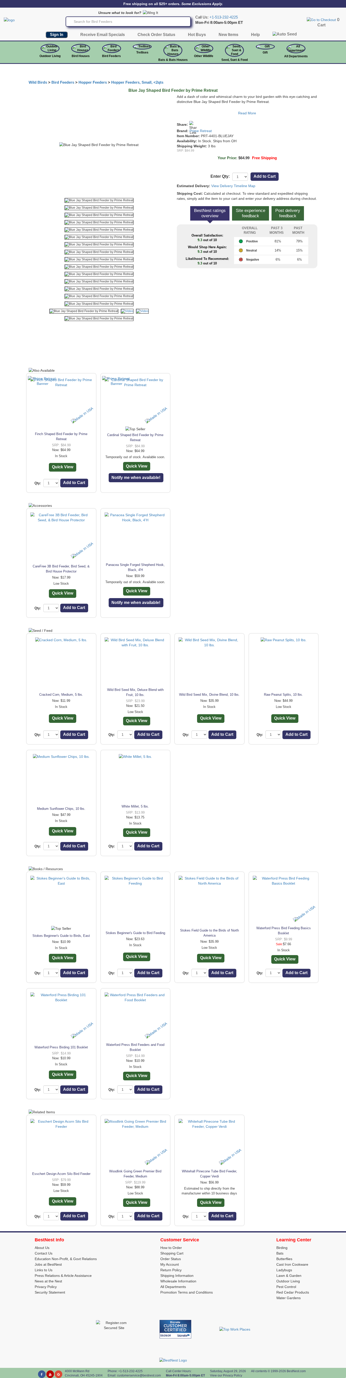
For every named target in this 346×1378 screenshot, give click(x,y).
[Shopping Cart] (321, 19)
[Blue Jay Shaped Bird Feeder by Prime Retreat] (99, 200)
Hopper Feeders (93, 82)
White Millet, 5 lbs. (135, 806)
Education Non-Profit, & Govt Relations (66, 1259)
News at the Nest (48, 1281)
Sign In (56, 34)
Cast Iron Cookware (292, 1264)
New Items (228, 34)
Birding (281, 1248)
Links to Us (43, 1270)
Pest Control (286, 1287)
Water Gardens (288, 1298)
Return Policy (171, 1270)
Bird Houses (81, 56)
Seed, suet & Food (234, 60)
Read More (247, 113)
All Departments (296, 56)
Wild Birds (38, 82)
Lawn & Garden (288, 1276)
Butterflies (284, 1259)
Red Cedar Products (292, 1292)
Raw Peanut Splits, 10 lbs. (283, 694)
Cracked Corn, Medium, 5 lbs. (61, 694)
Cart (321, 25)
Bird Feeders (111, 56)
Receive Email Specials (102, 34)
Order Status (170, 1259)
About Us (42, 1248)
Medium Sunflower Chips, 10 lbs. (61, 809)
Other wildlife (203, 56)
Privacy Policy (46, 1287)
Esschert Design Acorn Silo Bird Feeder (61, 1174)
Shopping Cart (171, 1253)
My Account (169, 1264)
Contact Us (43, 1253)
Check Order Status (156, 34)
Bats (279, 1253)
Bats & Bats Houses (173, 60)
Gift (265, 52)
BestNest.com (296, 1371)
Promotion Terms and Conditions (186, 1292)
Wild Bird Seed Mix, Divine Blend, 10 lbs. (209, 694)
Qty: (37, 483)
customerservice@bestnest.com (139, 1375)
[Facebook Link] (42, 1374)
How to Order (171, 1248)
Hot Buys (197, 34)
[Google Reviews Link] (58, 1374)
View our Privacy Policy (226, 1375)
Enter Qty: (220, 176)
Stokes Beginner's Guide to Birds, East (61, 936)
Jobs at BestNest (48, 1264)
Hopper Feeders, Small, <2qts (137, 82)
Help (255, 34)
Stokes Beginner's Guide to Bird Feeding (135, 933)
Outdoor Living (50, 56)
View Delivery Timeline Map (233, 186)
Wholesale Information (178, 1281)
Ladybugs (284, 1270)
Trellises (142, 52)
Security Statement (50, 1292)
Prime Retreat (200, 131)
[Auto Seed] (284, 35)
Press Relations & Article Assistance (63, 1276)
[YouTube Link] (50, 1374)
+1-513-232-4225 (223, 17)
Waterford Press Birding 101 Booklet (61, 1047)
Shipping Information (177, 1276)
